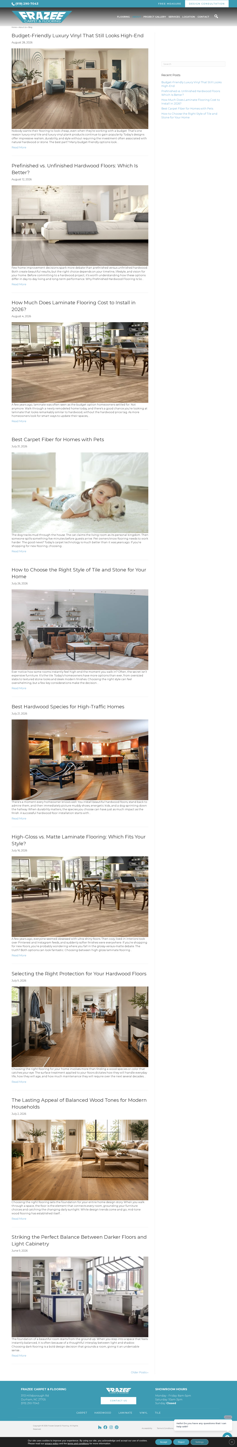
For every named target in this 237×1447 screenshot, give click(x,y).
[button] (118, 1400)
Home (14, 27)
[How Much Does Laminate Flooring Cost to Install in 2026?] (80, 362)
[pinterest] (116, 1427)
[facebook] (105, 1427)
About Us (23, 27)
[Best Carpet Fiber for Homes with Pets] (80, 492)
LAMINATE (125, 1412)
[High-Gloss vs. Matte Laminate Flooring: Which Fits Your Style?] (80, 896)
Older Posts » (139, 1372)
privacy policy (52, 1443)
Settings (199, 1442)
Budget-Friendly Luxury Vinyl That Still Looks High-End (78, 36)
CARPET (81, 1412)
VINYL (144, 1412)
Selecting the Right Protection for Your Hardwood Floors (79, 974)
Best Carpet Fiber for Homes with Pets (58, 439)
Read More (19, 147)
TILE (158, 1412)
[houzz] (100, 1427)
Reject (181, 1442)
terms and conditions (78, 1443)
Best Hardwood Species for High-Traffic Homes (68, 707)
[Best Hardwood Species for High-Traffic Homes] (80, 759)
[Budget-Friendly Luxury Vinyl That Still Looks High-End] (80, 88)
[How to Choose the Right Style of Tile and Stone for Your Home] (80, 629)
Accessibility (147, 1428)
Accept (163, 1442)
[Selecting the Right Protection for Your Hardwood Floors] (80, 1026)
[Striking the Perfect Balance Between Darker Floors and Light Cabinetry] (80, 1296)
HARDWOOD (102, 1412)
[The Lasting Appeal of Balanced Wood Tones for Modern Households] (80, 1159)
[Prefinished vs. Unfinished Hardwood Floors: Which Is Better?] (80, 225)
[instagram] (111, 1427)
